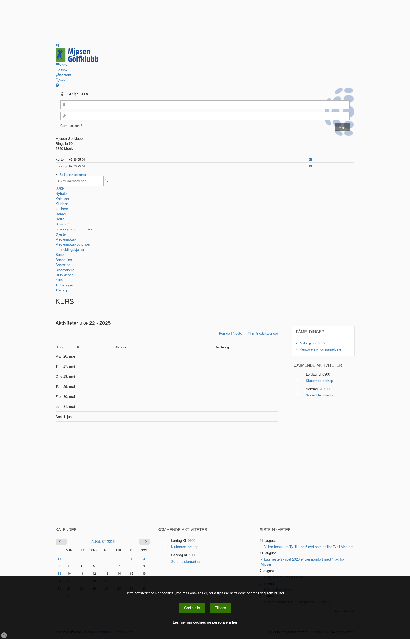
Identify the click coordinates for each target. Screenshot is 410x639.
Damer (61, 213)
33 (59, 573)
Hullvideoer (64, 274)
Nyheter (62, 193)
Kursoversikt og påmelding (320, 349)
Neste (237, 333)
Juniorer (62, 208)
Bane (60, 254)
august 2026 (103, 541)
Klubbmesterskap (319, 380)
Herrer (60, 218)
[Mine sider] (57, 45)
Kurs (59, 279)
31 (59, 558)
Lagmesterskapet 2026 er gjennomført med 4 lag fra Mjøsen (302, 562)
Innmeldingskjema (70, 249)
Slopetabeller (65, 269)
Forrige (224, 333)
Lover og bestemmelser (74, 228)
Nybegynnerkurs (313, 342)
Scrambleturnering (320, 394)
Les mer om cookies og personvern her (205, 622)
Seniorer (62, 223)
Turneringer (64, 284)
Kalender (62, 198)
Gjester (61, 234)
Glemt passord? (71, 125)
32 (59, 565)
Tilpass (220, 607)
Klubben (62, 203)
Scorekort (63, 264)
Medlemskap (66, 239)
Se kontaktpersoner (72, 174)
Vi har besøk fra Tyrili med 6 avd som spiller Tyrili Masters (309, 546)
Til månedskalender (263, 333)
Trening (61, 289)
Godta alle (192, 607)
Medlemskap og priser (73, 244)
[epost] (310, 159)
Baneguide (64, 259)
